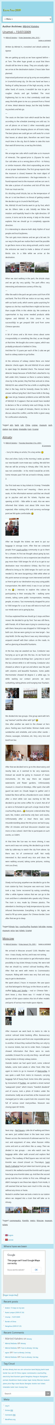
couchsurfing (25, 926)
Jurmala (5, 1380)
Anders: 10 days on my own (14, 1308)
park (50, 425)
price (13, 930)
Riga (13, 1384)
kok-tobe (42, 926)
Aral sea (17, 1369)
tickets (15, 429)
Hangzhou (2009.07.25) (13, 1326)
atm (11, 425)
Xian (26, 1387)
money (49, 926)
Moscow (8, 938)
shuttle (34, 1384)
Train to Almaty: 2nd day (22, 1353)
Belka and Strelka (19, 990)
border (5, 1373)
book (47, 1369)
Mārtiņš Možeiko (11, 1343)
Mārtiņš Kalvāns (31, 26)
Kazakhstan (13, 1380)
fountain (34, 926)
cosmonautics (15, 1220)
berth (43, 1369)
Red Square (20, 1130)
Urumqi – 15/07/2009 (16, 32)
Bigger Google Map (10, 1295)
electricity (6, 1376)
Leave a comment (44, 40)
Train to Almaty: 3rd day (29, 1348)
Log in (7, 1406)
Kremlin (25, 1220)
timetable (23, 429)
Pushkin (23, 1083)
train (29, 429)
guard (23, 1376)
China (27, 425)
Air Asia (5, 1369)
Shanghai (28, 1384)
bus (17, 926)
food (12, 1376)
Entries (9, 1410)
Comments (46, 446)
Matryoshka (42, 1071)
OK (36, 1270)
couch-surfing (21, 549)
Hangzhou (28, 1376)
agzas (7, 1353)
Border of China (10, 1322)
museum (43, 425)
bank (17, 425)
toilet (12, 1387)
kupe (29, 1380)
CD (15, 1373)
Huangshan (44, 1376)
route (17, 1384)
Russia (22, 1384)
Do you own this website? (15, 1270)
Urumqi (35, 429)
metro (32, 1220)
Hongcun (36, 1376)
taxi (10, 429)
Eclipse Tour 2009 (12, 10)
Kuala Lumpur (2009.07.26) (14, 1312)
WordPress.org (10, 1419)
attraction (27, 1369)
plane (5, 1384)
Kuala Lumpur (22, 1380)
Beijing (37, 1369)
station (5, 429)
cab (22, 425)
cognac (35, 425)
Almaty (7, 437)
